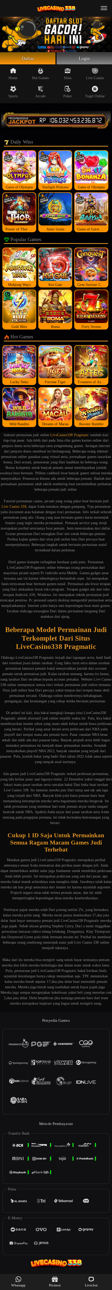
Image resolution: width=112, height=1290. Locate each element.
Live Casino (95, 78)
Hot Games (40, 78)
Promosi (55, 1285)
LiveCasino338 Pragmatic (69, 435)
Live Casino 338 (14, 507)
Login (84, 58)
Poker (67, 96)
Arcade (40, 96)
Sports (13, 96)
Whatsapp (18, 1285)
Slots (67, 78)
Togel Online (95, 96)
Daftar (28, 58)
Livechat (91, 1285)
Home (13, 78)
